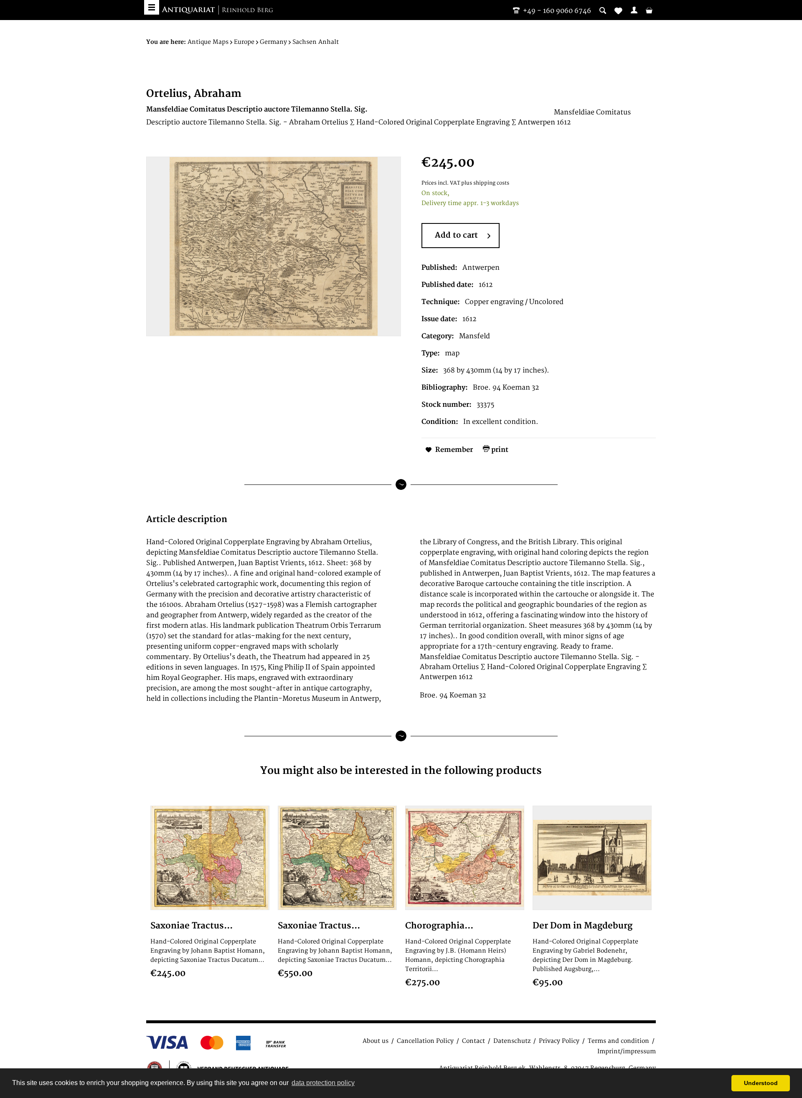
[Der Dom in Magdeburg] (592, 858)
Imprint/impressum (626, 1051)
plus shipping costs (485, 183)
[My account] (634, 10)
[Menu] (151, 7)
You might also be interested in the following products (401, 770)
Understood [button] (761, 1083)
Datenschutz (511, 1041)
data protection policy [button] (323, 1082)
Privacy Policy (559, 1041)
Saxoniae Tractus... (191, 925)
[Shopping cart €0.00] (649, 10)
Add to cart (456, 235)
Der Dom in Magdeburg (582, 925)
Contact (473, 1041)
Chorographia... (439, 925)
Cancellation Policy (425, 1041)
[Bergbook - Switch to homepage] (217, 10)
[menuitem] (634, 10)
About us (375, 1041)
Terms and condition (618, 1041)
